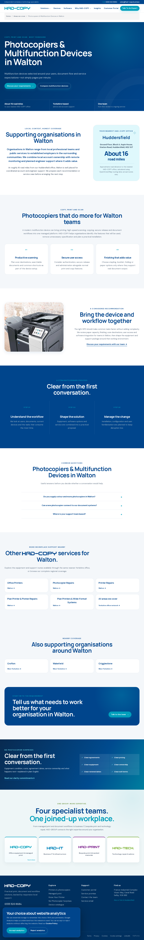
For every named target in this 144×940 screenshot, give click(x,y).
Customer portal (88, 890)
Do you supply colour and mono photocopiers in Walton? (69, 496)
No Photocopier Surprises (60, 901)
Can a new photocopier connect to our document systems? (69, 505)
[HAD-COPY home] (17, 8)
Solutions (45, 8)
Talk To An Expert (129, 8)
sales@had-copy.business (130, 2)
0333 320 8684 (109, 2)
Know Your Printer (57, 897)
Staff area (136, 936)
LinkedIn (127, 936)
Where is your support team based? (69, 514)
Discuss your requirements (20, 86)
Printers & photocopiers (59, 890)
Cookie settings (116, 936)
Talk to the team (120, 714)
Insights (97, 8)
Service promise (88, 893)
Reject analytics (38, 930)
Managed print (55, 893)
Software (68, 8)
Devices (57, 8)
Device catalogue (56, 904)
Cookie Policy (51, 923)
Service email (87, 901)
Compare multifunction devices (54, 86)
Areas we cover (19, 16)
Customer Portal (111, 8)
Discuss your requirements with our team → (107, 344)
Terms (89, 936)
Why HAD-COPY (83, 8)
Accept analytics (16, 930)
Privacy (96, 936)
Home (8, 16)
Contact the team (89, 897)
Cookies (105, 936)
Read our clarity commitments (19, 778)
